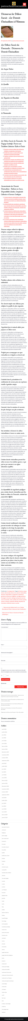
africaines (20, 591)
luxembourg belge (6, 926)
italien (3, 915)
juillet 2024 (4, 800)
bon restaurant (5, 838)
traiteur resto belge (6, 1003)
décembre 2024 (5, 786)
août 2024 (4, 797)
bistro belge (4, 835)
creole (3, 884)
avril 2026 (4, 740)
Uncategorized (10, 591)
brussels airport (5, 847)
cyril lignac (4, 889)
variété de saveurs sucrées (12, 603)
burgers (3, 861)
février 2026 (4, 746)
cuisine (3, 886)
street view (4, 992)
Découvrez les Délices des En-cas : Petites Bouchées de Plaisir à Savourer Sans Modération (14, 608)
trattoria (4, 1006)
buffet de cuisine (5, 855)
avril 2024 (4, 809)
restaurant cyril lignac (7, 978)
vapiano (3, 1012)
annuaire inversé (5, 827)
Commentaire (5, 627)
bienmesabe (8, 593)
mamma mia (4, 935)
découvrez (13, 593)
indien (3, 909)
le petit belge (5, 918)
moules (3, 943)
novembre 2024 (5, 789)
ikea (3, 906)
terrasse (3, 998)
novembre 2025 (5, 754)
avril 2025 (4, 774)
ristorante (4, 986)
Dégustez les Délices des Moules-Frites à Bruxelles (12, 712)
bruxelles (4, 849)
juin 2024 (4, 803)
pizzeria (3, 961)
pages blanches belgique (7, 955)
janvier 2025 (4, 783)
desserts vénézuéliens (6, 594)
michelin (4, 938)
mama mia (4, 929)
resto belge (4, 983)
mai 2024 (4, 806)
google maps (4, 895)
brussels (4, 844)
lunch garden (5, 924)
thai (3, 1000)
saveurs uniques (5, 601)
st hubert (4, 989)
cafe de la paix (5, 867)
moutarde (4, 946)
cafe (3, 864)
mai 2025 (4, 772)
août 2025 (4, 763)
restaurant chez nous (6, 972)
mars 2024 (4, 811)
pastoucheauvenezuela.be (14, 6)
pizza (3, 958)
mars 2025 (4, 777)
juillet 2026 (4, 732)
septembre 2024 (5, 794)
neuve (3, 949)
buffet (3, 852)
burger (3, 858)
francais (3, 892)
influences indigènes (11, 596)
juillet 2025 (4, 766)
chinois (3, 875)
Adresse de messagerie (7, 652)
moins (3, 941)
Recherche (20, 687)
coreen (3, 881)
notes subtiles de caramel (16, 599)
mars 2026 (4, 743)
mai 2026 (4, 737)
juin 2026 (4, 735)
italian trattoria (5, 912)
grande (3, 898)
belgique (4, 832)
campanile (4, 869)
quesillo (24, 599)
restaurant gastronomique (7, 980)
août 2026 (4, 729)
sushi (3, 995)
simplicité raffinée (13, 601)
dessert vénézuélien (21, 593)
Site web (3, 660)
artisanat (4, 830)
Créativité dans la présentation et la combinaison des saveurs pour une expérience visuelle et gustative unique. (15, 171)
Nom (2, 644)
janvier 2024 (4, 817)
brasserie (4, 841)
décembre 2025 (5, 752)
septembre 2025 (5, 760)
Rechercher (3, 683)
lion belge (4, 921)
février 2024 (4, 814)
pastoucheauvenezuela (18, 40)
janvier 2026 (4, 749)
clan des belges (5, 878)
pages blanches (5, 952)
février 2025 (4, 780)
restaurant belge (5, 966)
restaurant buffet (5, 969)
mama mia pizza (5, 932)
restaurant (4, 963)
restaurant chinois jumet (7, 975)
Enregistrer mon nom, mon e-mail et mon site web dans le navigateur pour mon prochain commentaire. (14, 670)
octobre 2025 (5, 757)
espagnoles (15, 594)
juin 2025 (4, 769)
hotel (3, 901)
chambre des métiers (6, 872)
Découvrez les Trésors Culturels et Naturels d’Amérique (12, 613)
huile (3, 904)
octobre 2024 (5, 791)
